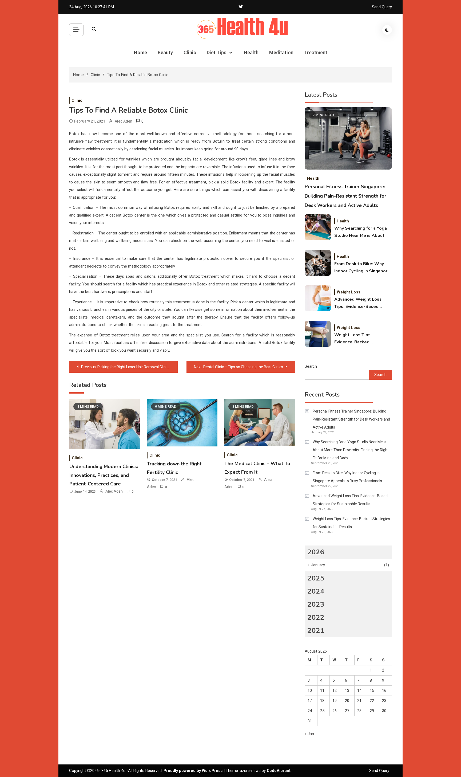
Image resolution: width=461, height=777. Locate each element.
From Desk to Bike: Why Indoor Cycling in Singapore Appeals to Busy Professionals (362, 268)
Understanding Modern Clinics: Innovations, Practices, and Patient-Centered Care (103, 475)
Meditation (281, 52)
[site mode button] (387, 30)
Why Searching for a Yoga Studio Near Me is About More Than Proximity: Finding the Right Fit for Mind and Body (360, 232)
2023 (315, 604)
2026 (315, 552)
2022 (315, 617)
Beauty (165, 52)
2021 (315, 630)
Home (140, 52)
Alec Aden (123, 121)
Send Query (382, 7)
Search (311, 366)
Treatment (315, 52)
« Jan (309, 733)
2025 (315, 578)
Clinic (190, 52)
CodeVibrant (279, 770)
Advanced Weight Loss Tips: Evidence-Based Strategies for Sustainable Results (361, 303)
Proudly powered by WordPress (194, 770)
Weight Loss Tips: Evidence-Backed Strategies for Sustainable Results (361, 339)
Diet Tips (216, 52)
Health (251, 52)
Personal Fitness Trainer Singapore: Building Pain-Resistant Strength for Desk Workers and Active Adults (345, 196)
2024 (315, 591)
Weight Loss (348, 292)
